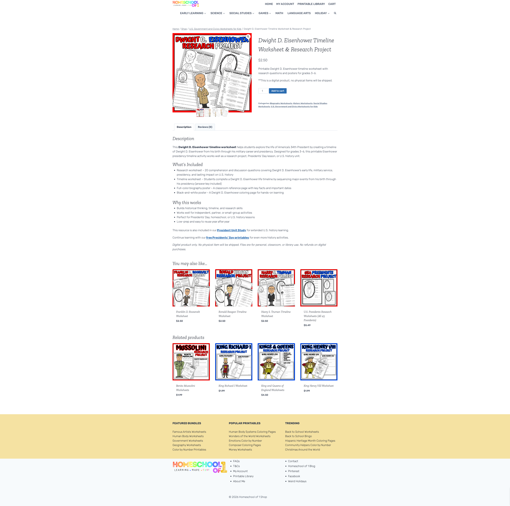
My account (285, 4)
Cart (332, 4)
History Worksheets (303, 103)
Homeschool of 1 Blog (301, 466)
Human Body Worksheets (188, 436)
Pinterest (293, 471)
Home (269, 4)
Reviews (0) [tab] (205, 126)
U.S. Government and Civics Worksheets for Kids (294, 106)
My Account (240, 471)
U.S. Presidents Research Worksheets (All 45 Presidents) (318, 316)
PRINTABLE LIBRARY (311, 4)
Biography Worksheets (281, 103)
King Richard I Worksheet (233, 385)
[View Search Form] (335, 13)
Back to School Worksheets (302, 431)
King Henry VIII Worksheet (319, 385)
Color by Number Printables (189, 449)
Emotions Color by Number (245, 440)
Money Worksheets (240, 449)
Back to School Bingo (298, 436)
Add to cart (277, 90)
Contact (293, 461)
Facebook (294, 476)
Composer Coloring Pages (245, 445)
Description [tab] (184, 126)
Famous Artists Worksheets (189, 431)
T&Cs (236, 466)
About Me (239, 481)
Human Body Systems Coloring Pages (252, 431)
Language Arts (299, 13)
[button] (248, 36)
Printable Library (243, 476)
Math (279, 13)
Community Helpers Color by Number (308, 445)
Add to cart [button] (184, 329)
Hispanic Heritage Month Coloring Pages (310, 440)
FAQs (236, 461)
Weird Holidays (297, 481)
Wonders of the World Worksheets (249, 436)
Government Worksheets (188, 440)
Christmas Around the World (302, 449)
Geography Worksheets (187, 445)
